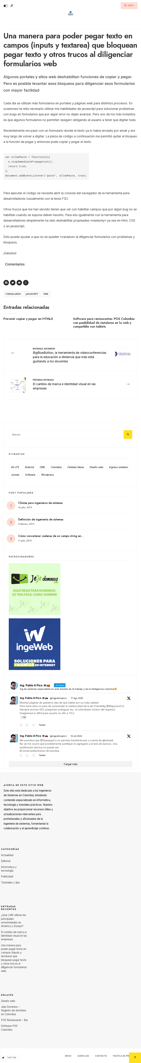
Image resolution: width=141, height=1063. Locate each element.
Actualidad (7, 855)
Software (30, 474)
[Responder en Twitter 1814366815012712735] (22, 755)
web (46, 294)
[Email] (20, 283)
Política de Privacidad (125, 1055)
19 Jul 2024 (76, 736)
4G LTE (15, 467)
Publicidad (7, 876)
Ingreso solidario (118, 467)
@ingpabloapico (58, 698)
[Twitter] (13, 283)
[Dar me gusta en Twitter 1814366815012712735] (34, 755)
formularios (13, 294)
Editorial (5, 861)
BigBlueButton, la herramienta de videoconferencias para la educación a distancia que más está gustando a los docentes (69, 355)
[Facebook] (6, 283)
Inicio (68, 1055)
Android (29, 467)
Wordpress (47, 474)
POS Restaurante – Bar (14, 1020)
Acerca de (83, 1055)
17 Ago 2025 (77, 698)
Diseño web (96, 467)
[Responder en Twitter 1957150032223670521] (22, 725)
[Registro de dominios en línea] (70, 589)
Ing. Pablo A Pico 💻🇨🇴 (34, 698)
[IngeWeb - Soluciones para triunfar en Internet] (70, 644)
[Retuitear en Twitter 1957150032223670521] (28, 725)
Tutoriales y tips (10, 882)
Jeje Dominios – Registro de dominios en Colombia (13, 1010)
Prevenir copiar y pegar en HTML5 (28, 318)
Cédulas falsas (75, 467)
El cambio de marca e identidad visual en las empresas (64, 384)
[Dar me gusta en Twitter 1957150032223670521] (34, 725)
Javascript (32, 294)
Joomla (15, 474)
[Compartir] (26, 283)
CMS (42, 467)
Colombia (56, 467)
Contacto (101, 1055)
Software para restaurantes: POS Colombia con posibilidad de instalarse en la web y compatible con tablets (104, 322)
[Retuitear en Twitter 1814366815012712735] (28, 755)
